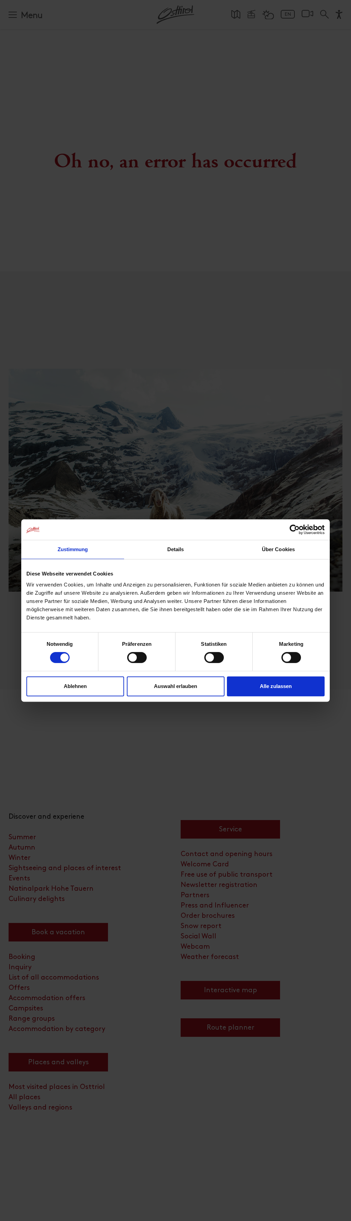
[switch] (137, 661)
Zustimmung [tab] (73, 549)
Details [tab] (175, 549)
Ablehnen (75, 686)
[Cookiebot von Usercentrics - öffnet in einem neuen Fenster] (295, 529)
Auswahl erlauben (175, 686)
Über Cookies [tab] (278, 549)
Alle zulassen (276, 686)
